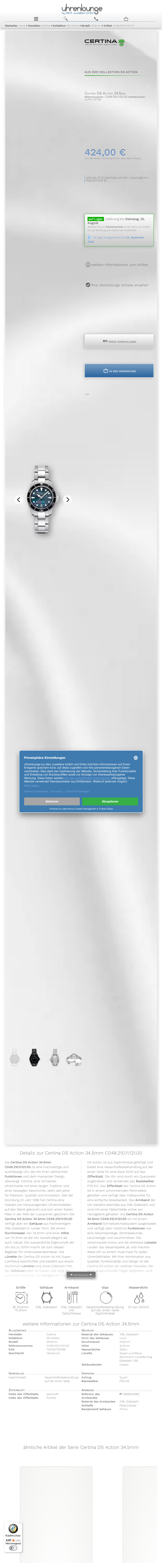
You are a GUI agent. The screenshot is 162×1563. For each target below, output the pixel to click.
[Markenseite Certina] (105, 54)
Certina (39, 25)
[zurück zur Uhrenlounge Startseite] (81, 9)
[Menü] (20, 1524)
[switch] (13, 1548)
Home (15, 25)
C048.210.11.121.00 (119, 25)
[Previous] (19, 499)
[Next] (67, 499)
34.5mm (91, 25)
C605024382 (130, 1394)
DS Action (66, 25)
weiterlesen (81, 1274)
